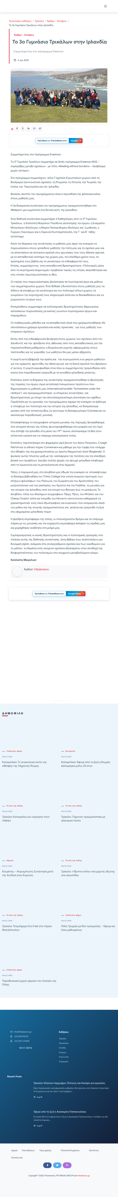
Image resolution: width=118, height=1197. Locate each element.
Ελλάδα (62, 1047)
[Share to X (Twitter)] (22, 128)
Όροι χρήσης (45, 1150)
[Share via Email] (34, 128)
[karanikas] (59, 631)
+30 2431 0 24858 (21, 1041)
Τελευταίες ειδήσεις (20, 21)
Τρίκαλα (39, 21)
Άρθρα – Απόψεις (57, 21)
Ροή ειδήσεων (28, 1150)
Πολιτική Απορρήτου (70, 1150)
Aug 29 (39, 1097)
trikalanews (41, 569)
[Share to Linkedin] (28, 128)
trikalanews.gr (83, 1175)
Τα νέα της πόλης (14, 806)
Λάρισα (9, 861)
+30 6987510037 (21, 1036)
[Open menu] (105, 6)
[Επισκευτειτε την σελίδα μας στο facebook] (47, 1165)
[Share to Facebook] (17, 128)
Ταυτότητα (94, 1150)
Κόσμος (62, 1052)
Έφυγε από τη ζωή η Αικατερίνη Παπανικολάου (60, 1111)
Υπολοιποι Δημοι (14, 751)
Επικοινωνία (17, 1157)
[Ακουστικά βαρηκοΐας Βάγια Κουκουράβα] (59, 672)
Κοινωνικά (70, 751)
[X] (57, 1165)
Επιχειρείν (63, 1061)
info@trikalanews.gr (23, 1032)
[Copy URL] (40, 128)
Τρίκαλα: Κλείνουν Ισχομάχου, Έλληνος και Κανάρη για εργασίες (69, 1083)
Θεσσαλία (63, 1043)
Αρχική (14, 1150)
